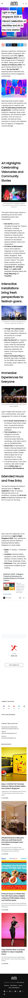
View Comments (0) (14, 665)
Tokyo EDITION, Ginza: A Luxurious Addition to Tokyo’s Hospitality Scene (13, 952)
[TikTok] (24, 707)
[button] (2, 4)
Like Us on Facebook (8, 714)
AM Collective (13, 985)
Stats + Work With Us (14, 987)
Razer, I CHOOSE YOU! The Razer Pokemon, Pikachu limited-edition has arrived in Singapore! (13, 786)
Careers (20, 985)
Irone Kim (14, 655)
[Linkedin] (20, 44)
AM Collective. (20, 982)
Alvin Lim (6, 985)
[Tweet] (14, 44)
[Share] (8, 44)
